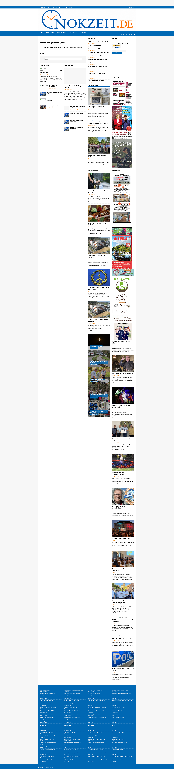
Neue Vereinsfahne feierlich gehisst (71, 703)
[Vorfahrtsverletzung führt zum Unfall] (43, 94)
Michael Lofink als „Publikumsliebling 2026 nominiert (74, 697)
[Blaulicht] (123, 636)
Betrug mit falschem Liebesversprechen (98, 70)
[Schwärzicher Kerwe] (122, 105)
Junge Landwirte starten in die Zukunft (119, 721)
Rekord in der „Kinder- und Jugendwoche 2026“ (121, 693)
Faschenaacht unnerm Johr (117, 714)
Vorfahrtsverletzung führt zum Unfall (54, 93)
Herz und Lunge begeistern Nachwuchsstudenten (122, 700)
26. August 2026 (116, 345)
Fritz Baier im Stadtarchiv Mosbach (97, 107)
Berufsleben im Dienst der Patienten (97, 156)
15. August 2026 (116, 510)
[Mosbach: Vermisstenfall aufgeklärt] (66, 129)
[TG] (134, 35)
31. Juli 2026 (67, 744)
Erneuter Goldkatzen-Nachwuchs (47, 732)
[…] (105, 116)
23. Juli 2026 (67, 754)
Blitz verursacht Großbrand (53, 86)
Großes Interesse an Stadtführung (47, 756)
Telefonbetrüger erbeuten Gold (95, 62)
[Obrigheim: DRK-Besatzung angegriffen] (66, 122)
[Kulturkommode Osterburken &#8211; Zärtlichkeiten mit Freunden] (122, 138)
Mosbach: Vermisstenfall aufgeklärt (76, 128)
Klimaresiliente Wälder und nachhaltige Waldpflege (97, 395)
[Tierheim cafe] (122, 320)
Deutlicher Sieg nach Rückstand (70, 707)
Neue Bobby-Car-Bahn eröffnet (46, 759)
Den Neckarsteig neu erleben (46, 746)
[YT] (126, 35)
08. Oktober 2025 (92, 750)
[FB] (121, 35)
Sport (65, 687)
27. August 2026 (50, 101)
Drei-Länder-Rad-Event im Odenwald (47, 735)
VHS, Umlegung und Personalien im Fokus (96, 710)
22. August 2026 (68, 691)
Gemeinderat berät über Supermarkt (95, 690)
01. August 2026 (68, 719)
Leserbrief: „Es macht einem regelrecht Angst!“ (97, 759)
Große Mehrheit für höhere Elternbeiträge (96, 700)
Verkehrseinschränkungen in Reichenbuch (54, 99)
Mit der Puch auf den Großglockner (119, 507)
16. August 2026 (68, 701)
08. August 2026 (116, 572)
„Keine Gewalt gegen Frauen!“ (98, 123)
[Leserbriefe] (99, 181)
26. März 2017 (73, 115)
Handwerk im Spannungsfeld (94, 693)
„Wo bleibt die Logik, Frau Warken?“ (97, 256)
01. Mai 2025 (91, 757)
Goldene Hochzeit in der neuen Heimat (72, 739)
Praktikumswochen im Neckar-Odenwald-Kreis (121, 703)
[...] (64, 102)
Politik (90, 687)
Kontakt (55, 7)
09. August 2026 (116, 540)
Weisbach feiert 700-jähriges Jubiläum (71, 753)
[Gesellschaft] (99, 96)
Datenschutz (69, 7)
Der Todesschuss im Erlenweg (94, 746)
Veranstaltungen (61, 32)
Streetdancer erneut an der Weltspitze (72, 693)
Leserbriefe (83, 32)
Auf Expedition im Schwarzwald (118, 697)
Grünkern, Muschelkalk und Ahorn (47, 739)
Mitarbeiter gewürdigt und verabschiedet (72, 742)
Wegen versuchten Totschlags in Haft (97, 66)
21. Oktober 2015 (68, 89)
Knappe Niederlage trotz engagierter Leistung (73, 690)
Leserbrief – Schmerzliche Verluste (97, 224)
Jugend (113, 687)
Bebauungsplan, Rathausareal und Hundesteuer (98, 703)
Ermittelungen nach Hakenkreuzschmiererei (49, 721)
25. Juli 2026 (67, 750)
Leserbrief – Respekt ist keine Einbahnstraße (97, 753)
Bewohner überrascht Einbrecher (96, 80)
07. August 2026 (116, 604)
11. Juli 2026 (43, 740)
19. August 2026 (68, 698)
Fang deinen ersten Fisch (117, 710)
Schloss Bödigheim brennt (76, 113)
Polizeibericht (44, 687)
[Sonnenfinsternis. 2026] (99, 342)
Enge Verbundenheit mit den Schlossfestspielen (122, 602)
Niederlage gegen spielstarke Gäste (71, 700)
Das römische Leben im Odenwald (120, 569)
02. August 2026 (94, 397)
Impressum (61, 7)
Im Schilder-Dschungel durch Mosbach (96, 749)
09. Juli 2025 (91, 754)
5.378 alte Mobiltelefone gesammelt (96, 412)
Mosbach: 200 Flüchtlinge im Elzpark (74, 87)
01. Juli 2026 (43, 747)
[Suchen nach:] (63, 59)
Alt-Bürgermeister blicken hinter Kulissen (120, 759)
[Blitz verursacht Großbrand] (44, 85)
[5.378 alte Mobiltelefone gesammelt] (99, 408)
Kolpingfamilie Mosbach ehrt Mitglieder (72, 756)
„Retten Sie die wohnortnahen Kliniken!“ (98, 320)
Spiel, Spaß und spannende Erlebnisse (120, 690)
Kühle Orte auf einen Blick (97, 379)
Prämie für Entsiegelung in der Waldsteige (98, 362)
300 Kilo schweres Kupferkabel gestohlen (98, 59)
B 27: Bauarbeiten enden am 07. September (51, 71)
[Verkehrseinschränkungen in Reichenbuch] (43, 100)
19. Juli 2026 (67, 757)
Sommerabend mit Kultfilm (121, 538)
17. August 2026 (116, 476)
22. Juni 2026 (43, 757)
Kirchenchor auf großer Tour (70, 759)
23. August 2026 (92, 109)
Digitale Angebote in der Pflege (54, 106)
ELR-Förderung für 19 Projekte (94, 714)
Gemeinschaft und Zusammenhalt (71, 714)
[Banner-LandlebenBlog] (122, 234)
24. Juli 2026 (43, 737)
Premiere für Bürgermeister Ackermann (96, 721)
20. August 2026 (116, 442)
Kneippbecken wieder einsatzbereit (47, 749)
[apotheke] (122, 226)
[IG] (129, 35)
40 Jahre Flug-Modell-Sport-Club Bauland (72, 710)
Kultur (114, 725)
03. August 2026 (44, 730)
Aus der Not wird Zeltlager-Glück (118, 707)
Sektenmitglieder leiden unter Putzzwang (96, 756)
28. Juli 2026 (67, 747)
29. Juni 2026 (43, 750)
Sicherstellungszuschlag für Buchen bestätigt (97, 707)
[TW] (124, 35)
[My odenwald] (122, 268)
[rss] (132, 35)
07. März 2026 (92, 291)
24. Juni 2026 (43, 754)
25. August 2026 (92, 194)
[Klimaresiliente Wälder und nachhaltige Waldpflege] (99, 392)
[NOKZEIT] (87, 30)
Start (41, 32)
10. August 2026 (92, 158)
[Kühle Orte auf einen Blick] (99, 375)
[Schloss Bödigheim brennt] (66, 115)
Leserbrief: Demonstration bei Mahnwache (98, 288)
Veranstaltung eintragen (45, 7)
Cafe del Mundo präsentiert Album (121, 342)
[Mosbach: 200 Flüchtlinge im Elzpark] (75, 76)
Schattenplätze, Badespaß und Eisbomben (49, 753)
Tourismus (43, 725)
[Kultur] (123, 331)
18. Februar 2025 (92, 761)
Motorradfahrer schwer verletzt (96, 77)
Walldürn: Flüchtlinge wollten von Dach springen (77, 107)
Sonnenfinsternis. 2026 (96, 346)
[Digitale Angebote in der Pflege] (43, 107)
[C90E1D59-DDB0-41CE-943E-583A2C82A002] (123, 275)
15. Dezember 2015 (74, 109)
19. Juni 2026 (43, 761)
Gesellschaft (67, 725)
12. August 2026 (92, 226)
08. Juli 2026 (43, 744)
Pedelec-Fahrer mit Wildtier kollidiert (97, 73)
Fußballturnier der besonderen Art (71, 721)
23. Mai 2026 (91, 259)
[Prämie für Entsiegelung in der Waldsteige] (99, 358)
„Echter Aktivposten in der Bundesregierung (97, 717)
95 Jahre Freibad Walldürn (45, 729)
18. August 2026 (91, 695)
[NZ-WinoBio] (122, 292)
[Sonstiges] (123, 617)
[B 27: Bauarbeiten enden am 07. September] (51, 68)
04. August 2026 (94, 381)
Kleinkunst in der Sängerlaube (122, 373)
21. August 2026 (92, 125)
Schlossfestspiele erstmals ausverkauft (121, 406)
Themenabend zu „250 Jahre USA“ (71, 749)
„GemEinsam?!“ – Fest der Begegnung (71, 746)
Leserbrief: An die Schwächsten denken (99, 192)
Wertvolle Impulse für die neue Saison (72, 717)
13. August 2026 (94, 348)
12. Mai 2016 (73, 129)
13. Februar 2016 (74, 123)
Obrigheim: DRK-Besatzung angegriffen (77, 121)
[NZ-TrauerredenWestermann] (122, 167)
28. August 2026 (44, 74)
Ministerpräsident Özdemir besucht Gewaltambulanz (99, 697)
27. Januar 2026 (92, 323)
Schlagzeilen (49, 32)
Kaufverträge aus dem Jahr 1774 (121, 440)
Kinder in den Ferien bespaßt (118, 717)
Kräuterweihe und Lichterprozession (118, 473)
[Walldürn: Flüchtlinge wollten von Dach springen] (66, 108)
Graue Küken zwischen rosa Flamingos (48, 742)
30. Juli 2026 (43, 733)
